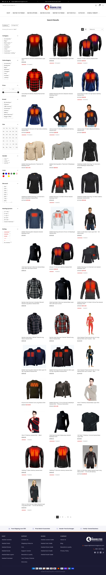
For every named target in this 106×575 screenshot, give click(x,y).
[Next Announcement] (68, 2)
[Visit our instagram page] (5, 1)
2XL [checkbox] (4, 128)
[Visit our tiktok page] (9, 1)
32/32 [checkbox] (13, 131)
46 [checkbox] (7, 141)
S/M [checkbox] (16, 147)
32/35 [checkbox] (17, 131)
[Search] (103, 5)
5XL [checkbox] (10, 131)
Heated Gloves (45, 13)
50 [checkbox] (10, 141)
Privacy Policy (64, 551)
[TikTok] (103, 552)
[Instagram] (98, 552)
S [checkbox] (13, 147)
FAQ (22, 547)
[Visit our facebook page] (3, 1)
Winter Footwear (58, 13)
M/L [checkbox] (13, 144)
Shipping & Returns (27, 543)
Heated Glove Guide (47, 547)
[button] (82, 29)
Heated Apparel (32, 13)
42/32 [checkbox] (13, 137)
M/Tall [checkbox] (17, 144)
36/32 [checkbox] (10, 134)
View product (34, 55)
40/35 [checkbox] (10, 137)
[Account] (96, 5)
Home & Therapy (92, 13)
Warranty (24, 562)
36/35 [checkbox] (13, 134)
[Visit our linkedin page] (7, 1)
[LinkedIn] (100, 552)
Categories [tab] (14, 25)
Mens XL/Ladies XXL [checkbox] (7, 148)
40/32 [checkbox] (7, 137)
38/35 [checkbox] (4, 137)
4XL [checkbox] (7, 131)
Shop (8, 13)
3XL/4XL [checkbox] (4, 131)
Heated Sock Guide (46, 551)
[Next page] (70, 517)
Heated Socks (6, 551)
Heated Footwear (19, 13)
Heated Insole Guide (47, 554)
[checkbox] (3, 173)
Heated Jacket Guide (47, 540)
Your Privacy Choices (27, 558)
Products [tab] (6, 25)
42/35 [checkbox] (17, 137)
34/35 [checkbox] (7, 134)
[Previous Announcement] (38, 2)
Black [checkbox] (13, 141)
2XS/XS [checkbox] (10, 128)
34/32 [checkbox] (4, 134)
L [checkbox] (16, 141)
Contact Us (24, 540)
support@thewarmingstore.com (19, 1)
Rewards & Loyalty (27, 554)
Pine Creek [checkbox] (10, 148)
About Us (63, 540)
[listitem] (53, 1)
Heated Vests (6, 543)
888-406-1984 (99, 549)
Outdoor (81, 13)
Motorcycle (71, 13)
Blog (61, 543)
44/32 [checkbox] (4, 141)
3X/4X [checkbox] (13, 128)
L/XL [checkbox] (7, 144)
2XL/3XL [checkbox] (7, 128)
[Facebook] (95, 552)
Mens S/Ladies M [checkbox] (4, 148)
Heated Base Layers (8, 554)
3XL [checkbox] (16, 128)
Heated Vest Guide (46, 543)
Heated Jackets (7, 540)
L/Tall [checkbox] (4, 144)
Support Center (26, 551)
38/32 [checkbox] (17, 134)
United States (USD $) (9, 5)
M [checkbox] (10, 144)
